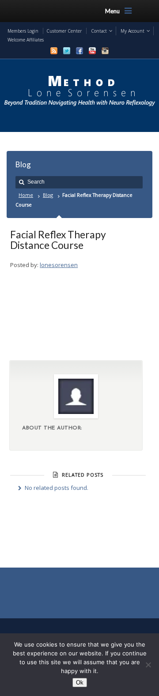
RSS (53, 50)
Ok (79, 682)
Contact (99, 31)
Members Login (23, 31)
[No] (148, 664)
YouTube (92, 50)
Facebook (79, 50)
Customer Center (64, 31)
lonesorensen (59, 265)
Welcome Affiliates (26, 40)
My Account (132, 31)
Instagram (105, 50)
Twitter (66, 50)
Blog (48, 195)
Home (26, 195)
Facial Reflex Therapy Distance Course (58, 239)
